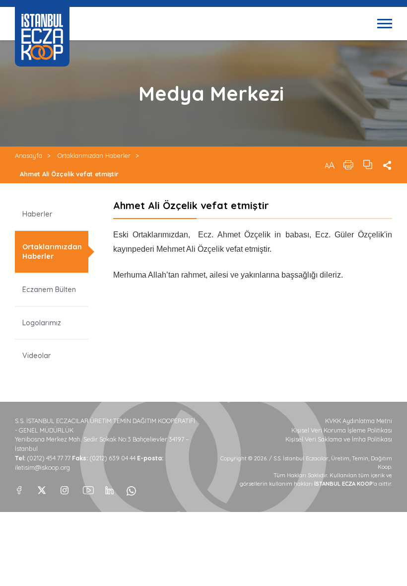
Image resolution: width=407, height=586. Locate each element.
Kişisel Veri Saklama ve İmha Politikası (338, 439)
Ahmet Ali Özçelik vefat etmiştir (69, 174)
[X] (41, 487)
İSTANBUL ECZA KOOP (42, 37)
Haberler (37, 214)
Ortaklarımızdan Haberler (94, 155)
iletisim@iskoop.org (42, 467)
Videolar (36, 355)
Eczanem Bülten (49, 289)
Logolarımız (41, 322)
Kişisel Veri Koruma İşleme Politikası (341, 430)
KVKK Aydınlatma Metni (358, 421)
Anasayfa (28, 155)
